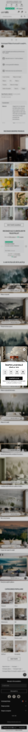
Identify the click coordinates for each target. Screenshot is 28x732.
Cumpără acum (14, 378)
